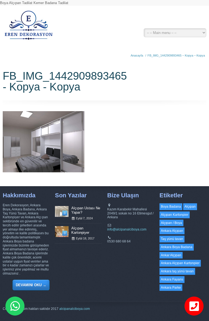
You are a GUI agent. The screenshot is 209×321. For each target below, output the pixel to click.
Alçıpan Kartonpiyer (80, 230)
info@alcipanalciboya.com (126, 229)
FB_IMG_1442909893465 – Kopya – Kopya (176, 55)
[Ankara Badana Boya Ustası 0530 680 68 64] (28, 27)
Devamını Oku (31, 285)
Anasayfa (137, 55)
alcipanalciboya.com (74, 309)
